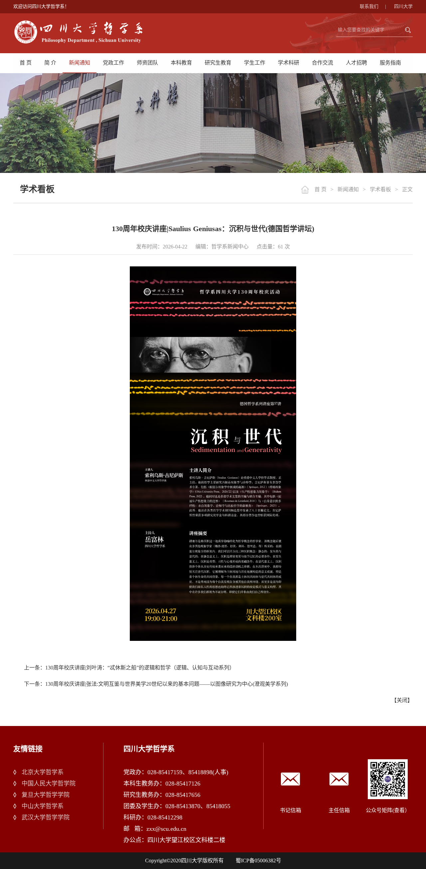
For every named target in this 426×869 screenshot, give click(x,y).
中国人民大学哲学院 (49, 783)
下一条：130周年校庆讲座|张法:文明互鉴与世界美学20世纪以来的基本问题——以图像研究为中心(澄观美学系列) (156, 684)
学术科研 (288, 63)
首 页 (26, 63)
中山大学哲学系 (43, 806)
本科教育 (181, 63)
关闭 (402, 700)
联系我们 (373, 6)
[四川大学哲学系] (86, 32)
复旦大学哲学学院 (46, 795)
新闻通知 (79, 63)
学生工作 (254, 63)
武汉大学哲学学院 (46, 817)
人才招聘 (356, 63)
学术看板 (380, 189)
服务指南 (390, 63)
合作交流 (322, 63)
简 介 (50, 63)
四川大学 (403, 6)
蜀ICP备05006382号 (258, 860)
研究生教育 (218, 63)
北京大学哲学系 (43, 772)
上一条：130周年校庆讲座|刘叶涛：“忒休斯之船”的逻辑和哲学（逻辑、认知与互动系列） (129, 667)
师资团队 (147, 63)
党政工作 (113, 63)
